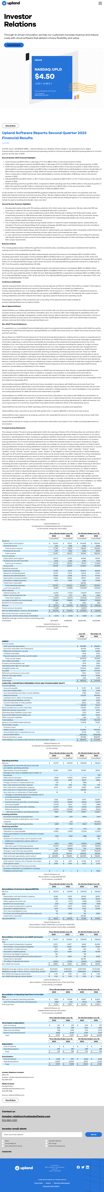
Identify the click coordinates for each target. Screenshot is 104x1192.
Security (48, 1183)
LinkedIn (87, 1167)
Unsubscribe (7, 1152)
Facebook (78, 1167)
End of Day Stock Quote (13, 1146)
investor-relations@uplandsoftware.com (18, 1077)
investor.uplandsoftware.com (13, 291)
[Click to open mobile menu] (100, 4)
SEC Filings (53, 1143)
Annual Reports (10, 1143)
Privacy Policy (38, 1183)
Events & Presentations (57, 1146)
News (7, 1141)
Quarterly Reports (14, 45)
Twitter (82, 1167)
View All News (10, 126)
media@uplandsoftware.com (13, 1089)
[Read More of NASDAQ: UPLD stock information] (52, 77)
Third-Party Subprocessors (62, 1183)
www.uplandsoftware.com (38, 320)
